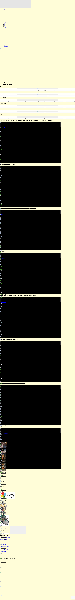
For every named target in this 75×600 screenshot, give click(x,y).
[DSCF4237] (3, 137)
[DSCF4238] (3, 141)
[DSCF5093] (2, 247)
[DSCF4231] (3, 128)
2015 (5, 22)
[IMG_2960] (3, 378)
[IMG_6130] (3, 539)
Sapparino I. (4, 29)
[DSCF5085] (2, 219)
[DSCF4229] (3, 123)
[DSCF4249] (3, 150)
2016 (5, 23)
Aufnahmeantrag (6, 37)
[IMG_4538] (3, 294)
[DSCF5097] (2, 252)
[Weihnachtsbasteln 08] (3, 467)
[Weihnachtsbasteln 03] (3, 490)
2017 (5, 24)
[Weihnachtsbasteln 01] (3, 500)
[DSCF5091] (2, 238)
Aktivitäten (4, 17)
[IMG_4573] (3, 317)
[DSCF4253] (3, 169)
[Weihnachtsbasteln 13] (3, 443)
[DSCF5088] (2, 228)
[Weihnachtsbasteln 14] (3, 439)
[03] (2, 175)
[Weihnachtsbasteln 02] (3, 495)
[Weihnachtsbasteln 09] (4, 461)
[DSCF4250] (3, 155)
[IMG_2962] (3, 388)
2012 (5, 19)
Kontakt (3, 45)
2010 (5, 18)
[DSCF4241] (3, 146)
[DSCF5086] (2, 224)
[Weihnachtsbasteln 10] (3, 457)
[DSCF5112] (2, 256)
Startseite (3, 9)
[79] (1, 531)
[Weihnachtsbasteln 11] (3, 453)
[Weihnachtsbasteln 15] (3, 434)
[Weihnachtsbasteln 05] (3, 481)
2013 (5, 20)
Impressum (6, 46)
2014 (5, 21)
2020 (5, 27)
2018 (5, 25)
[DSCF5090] (2, 233)
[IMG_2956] (3, 364)
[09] (2, 203)
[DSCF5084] (2, 214)
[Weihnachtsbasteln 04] (3, 486)
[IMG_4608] (3, 322)
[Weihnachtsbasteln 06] (3, 476)
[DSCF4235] (3, 132)
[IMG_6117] (3, 595)
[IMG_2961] (3, 383)
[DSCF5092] (2, 242)
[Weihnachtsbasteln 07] (3, 471)
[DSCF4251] (3, 160)
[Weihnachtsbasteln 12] (3, 448)
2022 (5, 28)
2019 (5, 26)
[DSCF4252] (3, 164)
